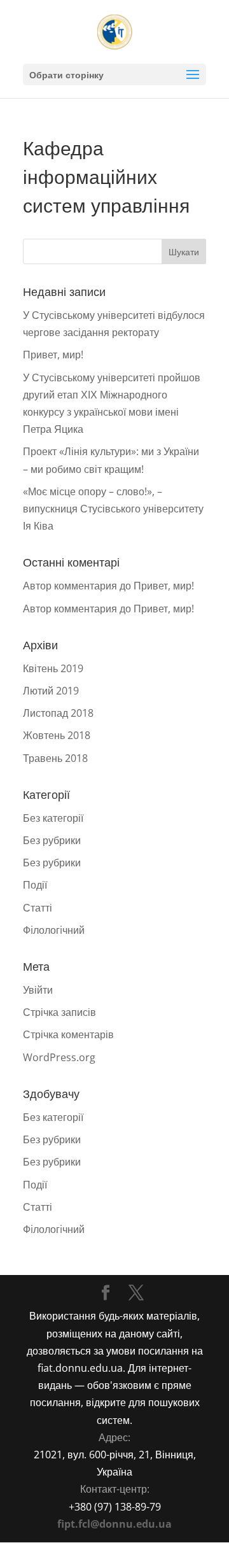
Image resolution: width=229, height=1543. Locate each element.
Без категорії (53, 818)
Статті (37, 908)
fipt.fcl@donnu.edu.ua (114, 1524)
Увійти (38, 990)
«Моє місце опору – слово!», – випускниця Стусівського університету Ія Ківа (113, 508)
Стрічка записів (59, 1012)
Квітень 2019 (53, 668)
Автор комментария (70, 586)
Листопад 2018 (58, 713)
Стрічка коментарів (68, 1034)
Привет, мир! (53, 355)
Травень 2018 (55, 758)
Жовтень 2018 (56, 735)
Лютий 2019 (51, 691)
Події (35, 885)
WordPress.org (59, 1057)
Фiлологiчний (54, 930)
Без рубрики (52, 840)
